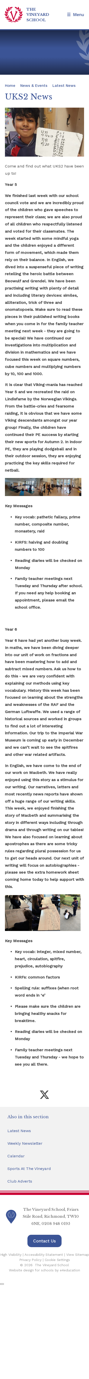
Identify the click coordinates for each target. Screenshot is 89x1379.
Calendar (16, 1156)
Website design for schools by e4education (44, 1270)
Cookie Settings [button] (57, 1260)
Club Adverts (19, 1181)
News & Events (33, 85)
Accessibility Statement (43, 1255)
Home (10, 85)
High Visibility (11, 1255)
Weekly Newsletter (25, 1143)
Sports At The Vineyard (29, 1168)
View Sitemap (77, 1255)
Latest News (64, 85)
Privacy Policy (30, 1260)
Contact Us (44, 1240)
